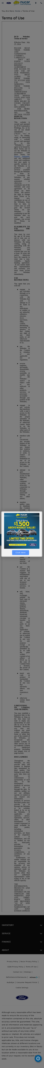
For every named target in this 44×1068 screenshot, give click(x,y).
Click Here (21, 552)
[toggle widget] (38, 1058)
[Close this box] (42, 511)
